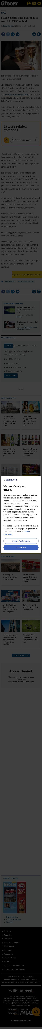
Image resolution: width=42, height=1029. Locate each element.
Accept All (21, 547)
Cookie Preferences (21, 541)
